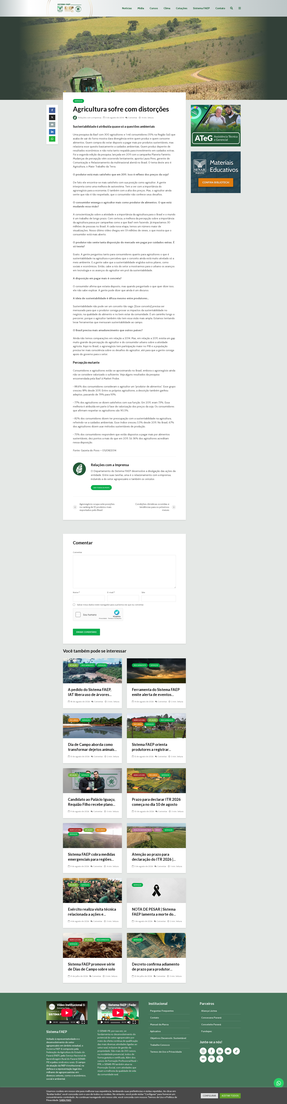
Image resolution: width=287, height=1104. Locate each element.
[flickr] (203, 1058)
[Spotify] (211, 1058)
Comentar (132, 117)
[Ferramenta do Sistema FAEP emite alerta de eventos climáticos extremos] (156, 670)
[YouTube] (228, 1051)
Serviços (78, 101)
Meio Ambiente (87, 665)
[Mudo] (78, 1023)
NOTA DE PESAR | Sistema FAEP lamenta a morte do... (154, 911)
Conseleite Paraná (211, 1024)
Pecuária (74, 720)
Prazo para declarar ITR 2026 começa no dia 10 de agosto (156, 802)
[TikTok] (236, 1051)
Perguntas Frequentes (162, 1010)
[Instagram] (203, 1051)
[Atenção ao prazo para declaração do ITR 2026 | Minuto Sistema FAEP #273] (156, 835)
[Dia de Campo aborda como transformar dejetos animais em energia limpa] (92, 725)
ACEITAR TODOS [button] (230, 1095)
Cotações (181, 8)
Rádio (157, 830)
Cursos (154, 8)
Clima (167, 8)
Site (143, 592)
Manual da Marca (159, 1024)
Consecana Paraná (211, 1017)
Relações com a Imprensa (89, 117)
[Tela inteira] (83, 1023)
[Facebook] (211, 1051)
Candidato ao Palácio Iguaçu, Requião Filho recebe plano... (91, 802)
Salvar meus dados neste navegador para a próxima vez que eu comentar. (110, 605)
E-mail (111, 592)
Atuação (73, 665)
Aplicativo (155, 1031)
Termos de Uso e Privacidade (166, 1051)
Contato (220, 8)
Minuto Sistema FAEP (142, 830)
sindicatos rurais (66, 1062)
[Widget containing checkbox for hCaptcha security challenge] (98, 614)
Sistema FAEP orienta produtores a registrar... (151, 747)
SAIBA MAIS (65, 1100)
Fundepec (206, 1031)
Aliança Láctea (209, 1010)
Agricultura (139, 720)
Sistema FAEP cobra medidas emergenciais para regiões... (91, 857)
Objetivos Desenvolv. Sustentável (168, 1038)
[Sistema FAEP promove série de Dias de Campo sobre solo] (92, 945)
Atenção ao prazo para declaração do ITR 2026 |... (154, 857)
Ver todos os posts (101, 488)
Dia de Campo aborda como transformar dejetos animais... (92, 747)
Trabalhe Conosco (160, 1044)
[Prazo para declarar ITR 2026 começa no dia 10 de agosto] (156, 780)
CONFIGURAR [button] (209, 1095)
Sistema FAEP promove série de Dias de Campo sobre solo (91, 966)
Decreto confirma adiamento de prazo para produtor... (155, 966)
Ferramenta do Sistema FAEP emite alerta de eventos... (156, 692)
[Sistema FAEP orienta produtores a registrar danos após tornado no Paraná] (156, 725)
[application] (67, 1012)
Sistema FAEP (201, 8)
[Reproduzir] (50, 1023)
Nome (76, 592)
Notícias (127, 8)
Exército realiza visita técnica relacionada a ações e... (92, 911)
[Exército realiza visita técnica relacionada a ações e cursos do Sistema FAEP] (92, 890)
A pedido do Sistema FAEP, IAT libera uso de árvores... (90, 692)
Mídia (141, 8)
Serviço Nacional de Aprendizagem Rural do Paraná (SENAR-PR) (66, 1059)
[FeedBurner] (219, 1058)
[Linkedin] (219, 1051)
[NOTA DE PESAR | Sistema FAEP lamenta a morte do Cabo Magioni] (156, 890)
